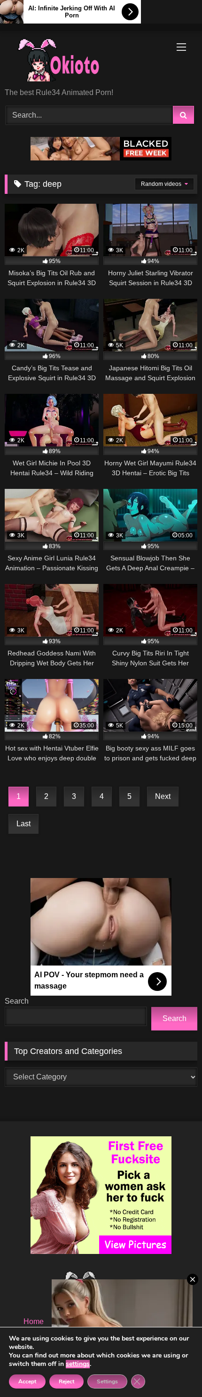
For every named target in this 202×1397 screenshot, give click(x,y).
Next (163, 796)
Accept (27, 1381)
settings (78, 1364)
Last (23, 824)
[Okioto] (83, 60)
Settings (107, 1381)
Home (33, 1321)
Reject (66, 1381)
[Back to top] (173, 1369)
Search (17, 1001)
